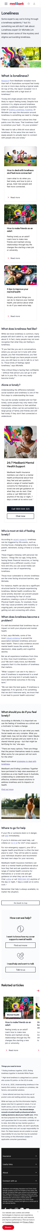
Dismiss (8, 1227)
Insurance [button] (7, 1156)
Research (5, 81)
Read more (15, 197)
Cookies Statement (12, 1222)
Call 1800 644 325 (21, 509)
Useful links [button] (8, 1164)
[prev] (34, 990)
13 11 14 (14, 843)
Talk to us (20, 969)
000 (6, 836)
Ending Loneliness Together (21, 110)
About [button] (5, 1172)
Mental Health (13, 1015)
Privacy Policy (28, 1222)
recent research (20, 539)
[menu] (6, 4)
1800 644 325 (24, 879)
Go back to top (20, 903)
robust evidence (13, 638)
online (8, 879)
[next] (38, 990)
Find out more (7, 789)
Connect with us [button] (10, 1181)
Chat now (20, 516)
